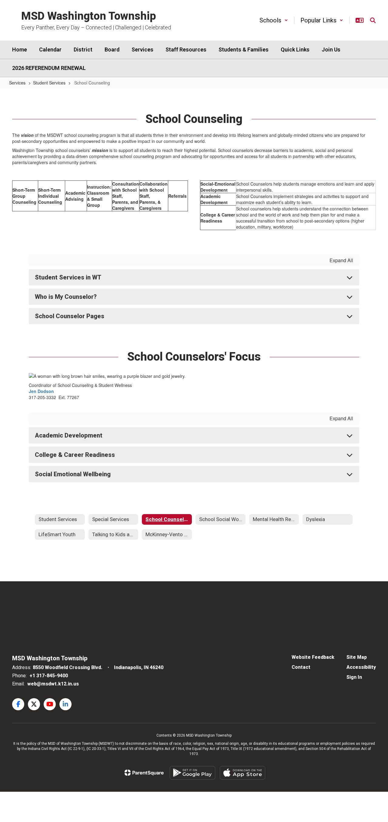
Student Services (49, 83)
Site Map (356, 657)
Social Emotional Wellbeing (73, 474)
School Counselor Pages (69, 316)
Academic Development (68, 435)
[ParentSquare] (144, 772)
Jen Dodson (41, 391)
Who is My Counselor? (66, 296)
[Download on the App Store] (242, 773)
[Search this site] (373, 20)
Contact (301, 667)
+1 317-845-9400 (48, 675)
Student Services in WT (68, 277)
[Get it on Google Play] (192, 773)
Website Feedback (313, 657)
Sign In (354, 677)
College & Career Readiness (75, 454)
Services (17, 83)
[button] (273, 20)
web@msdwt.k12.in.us (53, 684)
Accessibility (361, 667)
